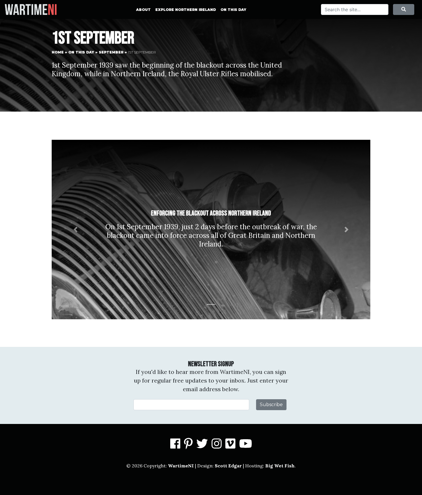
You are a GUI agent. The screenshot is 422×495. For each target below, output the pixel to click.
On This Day (233, 9)
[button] (76, 229)
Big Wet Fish (280, 466)
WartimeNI (181, 466)
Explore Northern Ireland (185, 9)
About (143, 9)
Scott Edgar (228, 466)
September (111, 52)
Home (58, 52)
